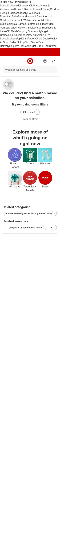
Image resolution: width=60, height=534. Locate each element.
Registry (14, 46)
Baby (15, 16)
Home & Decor (22, 9)
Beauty (22, 16)
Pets (13, 20)
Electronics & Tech (36, 23)
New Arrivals (34, 35)
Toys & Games (18, 23)
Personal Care (34, 16)
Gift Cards (12, 31)
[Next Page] (36, 112)
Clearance (21, 35)
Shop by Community (29, 31)
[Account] (44, 61)
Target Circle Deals (38, 38)
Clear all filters (30, 119)
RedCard (24, 46)
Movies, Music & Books (21, 27)
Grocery (22, 12)
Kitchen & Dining (40, 9)
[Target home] (30, 61)
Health (19, 20)
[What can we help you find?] (30, 69)
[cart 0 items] (53, 61)
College (12, 5)
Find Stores (50, 46)
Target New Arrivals (11, 1)
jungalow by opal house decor (25, 227)
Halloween (23, 5)
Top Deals (22, 38)
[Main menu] (6, 61)
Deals (11, 35)
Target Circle (36, 46)
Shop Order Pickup (13, 42)
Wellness (28, 20)
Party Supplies (43, 27)
